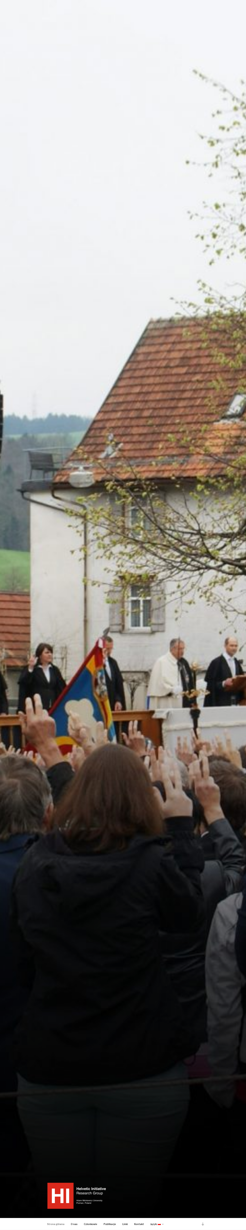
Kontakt (139, 1224)
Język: (154, 1224)
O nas (74, 1224)
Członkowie (90, 1224)
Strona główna (55, 1224)
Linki (125, 1224)
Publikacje (110, 1224)
